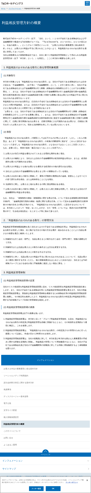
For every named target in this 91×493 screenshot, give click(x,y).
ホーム (3, 8)
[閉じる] (87, 480)
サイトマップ (9, 469)
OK (53, 488)
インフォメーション (15, 8)
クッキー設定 (36, 488)
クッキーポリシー (72, 482)
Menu (87, 4)
